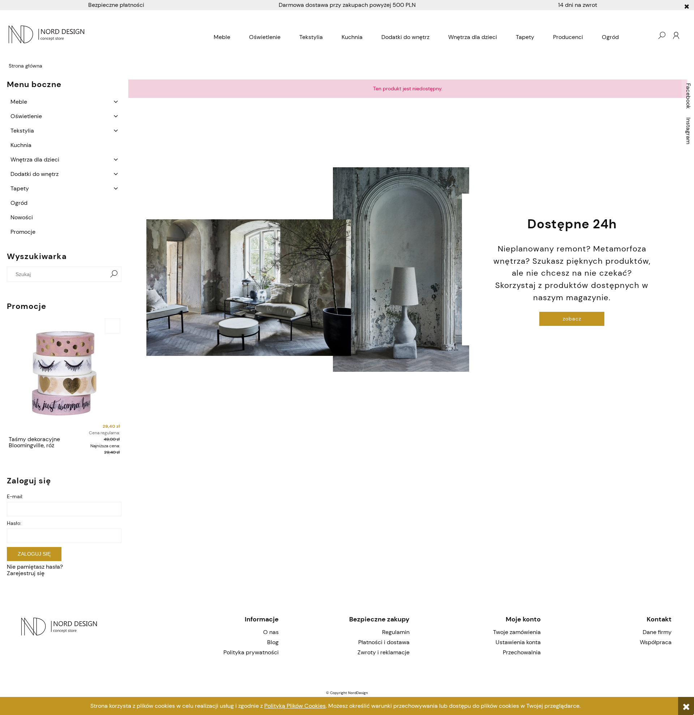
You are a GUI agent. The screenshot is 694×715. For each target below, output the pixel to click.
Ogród (18, 203)
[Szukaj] (114, 274)
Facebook (688, 96)
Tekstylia (22, 130)
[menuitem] (222, 37)
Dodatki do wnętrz (34, 174)
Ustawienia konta (518, 642)
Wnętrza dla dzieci (34, 159)
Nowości (21, 217)
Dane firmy (657, 632)
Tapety (19, 188)
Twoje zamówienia (516, 632)
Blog (272, 642)
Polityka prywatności (250, 652)
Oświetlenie (26, 116)
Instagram (688, 130)
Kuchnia (20, 145)
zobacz (572, 318)
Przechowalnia (521, 652)
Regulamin (396, 632)
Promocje (22, 232)
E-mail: (15, 496)
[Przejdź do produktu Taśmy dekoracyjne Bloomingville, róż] (64, 374)
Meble (18, 101)
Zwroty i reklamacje (383, 652)
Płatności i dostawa (384, 642)
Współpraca (656, 642)
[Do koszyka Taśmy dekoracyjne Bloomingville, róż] (112, 326)
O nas (270, 632)
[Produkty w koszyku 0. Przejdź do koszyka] (647, 35)
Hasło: (14, 523)
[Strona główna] (106, 35)
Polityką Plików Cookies (295, 706)
